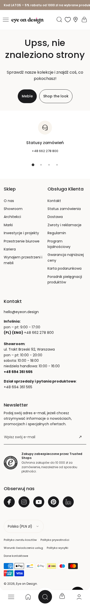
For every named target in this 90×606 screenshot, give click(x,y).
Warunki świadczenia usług (23, 548)
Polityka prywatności (54, 540)
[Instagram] (24, 501)
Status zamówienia (64, 208)
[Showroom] (75, 19)
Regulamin (57, 232)
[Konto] (79, 597)
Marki (8, 224)
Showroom (13, 208)
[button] (6, 19)
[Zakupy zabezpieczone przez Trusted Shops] (11, 463)
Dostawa (55, 216)
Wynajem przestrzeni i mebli (23, 260)
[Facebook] (9, 501)
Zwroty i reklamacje (65, 224)
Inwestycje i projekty (21, 232)
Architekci (12, 216)
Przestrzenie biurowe (22, 241)
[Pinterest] (53, 501)
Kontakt (54, 200)
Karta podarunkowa (65, 268)
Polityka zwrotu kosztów (20, 540)
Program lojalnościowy (59, 244)
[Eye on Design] (27, 20)
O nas (9, 200)
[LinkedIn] (68, 501)
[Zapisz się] (80, 437)
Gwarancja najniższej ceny (66, 257)
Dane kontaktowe (16, 556)
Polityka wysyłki (57, 548)
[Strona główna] (28, 597)
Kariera (10, 249)
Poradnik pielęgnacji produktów (65, 279)
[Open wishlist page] (68, 19)
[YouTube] (38, 501)
